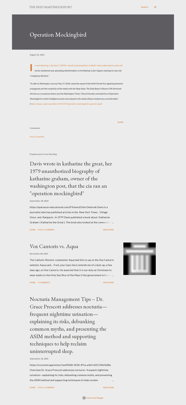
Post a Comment (37, 136)
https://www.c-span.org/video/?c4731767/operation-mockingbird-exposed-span (65, 104)
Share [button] (120, 122)
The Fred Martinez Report (50, 7)
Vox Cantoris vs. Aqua (54, 246)
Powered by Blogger (95, 398)
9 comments (44, 282)
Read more (108, 230)
